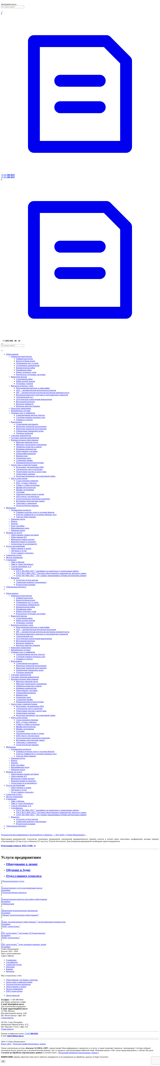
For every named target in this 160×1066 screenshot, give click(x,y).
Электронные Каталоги (16, 587)
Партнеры (10, 967)
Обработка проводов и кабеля (29, 447)
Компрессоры (22, 456)
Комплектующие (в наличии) (23, 542)
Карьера (9, 969)
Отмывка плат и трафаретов (23, 413)
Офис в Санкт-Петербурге (22, 564)
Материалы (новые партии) (22, 539)
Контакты (10, 971)
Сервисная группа (14, 555)
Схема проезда (7, 1018)
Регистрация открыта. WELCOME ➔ (18, 846)
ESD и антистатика (19, 478)
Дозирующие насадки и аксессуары (31, 472)
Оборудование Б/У (19, 537)
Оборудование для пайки (27, 451)
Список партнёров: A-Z (21, 566)
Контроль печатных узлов (22, 386)
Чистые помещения (14, 557)
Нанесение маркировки (21, 408)
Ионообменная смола (20, 528)
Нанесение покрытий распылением (31, 426)
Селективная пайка (24, 379)
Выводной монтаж (19, 377)
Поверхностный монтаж (21, 356)
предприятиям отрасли (21, 888)
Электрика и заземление (26, 503)
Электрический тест (24, 397)
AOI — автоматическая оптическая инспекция (36, 390)
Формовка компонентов (26, 449)
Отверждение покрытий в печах (30, 431)
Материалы (11, 508)
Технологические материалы (18, 984)
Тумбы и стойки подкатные (28, 485)
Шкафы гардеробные (25, 490)
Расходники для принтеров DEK (30, 467)
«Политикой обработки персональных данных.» (78, 1053)
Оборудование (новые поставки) (25, 535)
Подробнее (5, 890)
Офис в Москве (17, 562)
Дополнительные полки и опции (30, 494)
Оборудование (12, 354)
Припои (14, 524)
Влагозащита (16, 422)
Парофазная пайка (24, 370)
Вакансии (15, 578)
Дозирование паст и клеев (27, 363)
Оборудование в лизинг (21, 548)
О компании (11, 560)
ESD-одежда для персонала (27, 496)
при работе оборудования (24, 899)
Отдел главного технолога (22, 553)
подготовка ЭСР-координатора (23, 933)
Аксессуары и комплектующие (24, 465)
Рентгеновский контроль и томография (33, 388)
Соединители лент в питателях (29, 469)
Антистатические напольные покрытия (33, 499)
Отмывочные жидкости (21, 510)
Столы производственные (27, 481)
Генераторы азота (23, 458)
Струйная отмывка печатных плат (30, 417)
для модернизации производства (33, 922)
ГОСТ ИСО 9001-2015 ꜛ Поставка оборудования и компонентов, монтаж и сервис (51, 573)
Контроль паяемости (25, 404)
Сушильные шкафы (24, 460)
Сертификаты (17, 569)
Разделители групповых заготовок (31, 374)
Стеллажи (20, 492)
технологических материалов (19, 911)
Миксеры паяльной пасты (27, 442)
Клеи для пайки (17, 526)
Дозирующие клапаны (25, 474)
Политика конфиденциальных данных (29, 1044)
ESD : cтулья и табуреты (26, 483)
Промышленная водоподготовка (30, 463)
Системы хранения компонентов (25, 438)
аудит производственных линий (23, 944)
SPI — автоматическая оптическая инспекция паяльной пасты (42, 393)
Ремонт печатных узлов (26, 372)
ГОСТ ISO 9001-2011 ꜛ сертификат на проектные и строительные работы (47, 571)
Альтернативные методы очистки (30, 415)
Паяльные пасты (18, 519)
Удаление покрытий (24, 433)
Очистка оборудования (26, 517)
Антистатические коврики (27, 505)
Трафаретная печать (24, 359)
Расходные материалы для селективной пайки (35, 476)
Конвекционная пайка (25, 368)
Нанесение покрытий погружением (31, 429)
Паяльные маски (18, 530)
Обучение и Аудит (19, 551)
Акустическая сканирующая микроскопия (34, 399)
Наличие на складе (14, 533)
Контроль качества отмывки (28, 406)
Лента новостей (13, 995)
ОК (3, 1061)
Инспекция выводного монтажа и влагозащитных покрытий (42, 395)
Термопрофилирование (26, 454)
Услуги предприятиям (15, 546)
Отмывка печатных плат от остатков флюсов (35, 512)
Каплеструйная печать (25, 361)
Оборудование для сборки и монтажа (22, 980)
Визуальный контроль (25, 402)
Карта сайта (6, 1044)
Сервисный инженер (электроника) (31, 582)
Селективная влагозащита (27, 424)
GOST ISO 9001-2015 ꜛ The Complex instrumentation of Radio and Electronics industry (51, 575)
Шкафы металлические (26, 487)
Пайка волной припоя (25, 381)
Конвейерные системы (20, 411)
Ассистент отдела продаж (27, 580)
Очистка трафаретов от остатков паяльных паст (36, 514)
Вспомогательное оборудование (24, 440)
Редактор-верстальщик (25, 585)
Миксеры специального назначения (31, 444)
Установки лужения (24, 383)
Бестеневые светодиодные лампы (30, 501)
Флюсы (14, 521)
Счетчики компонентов (21, 435)
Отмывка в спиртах (24, 420)
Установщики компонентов (27, 365)
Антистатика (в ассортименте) (24, 544)
